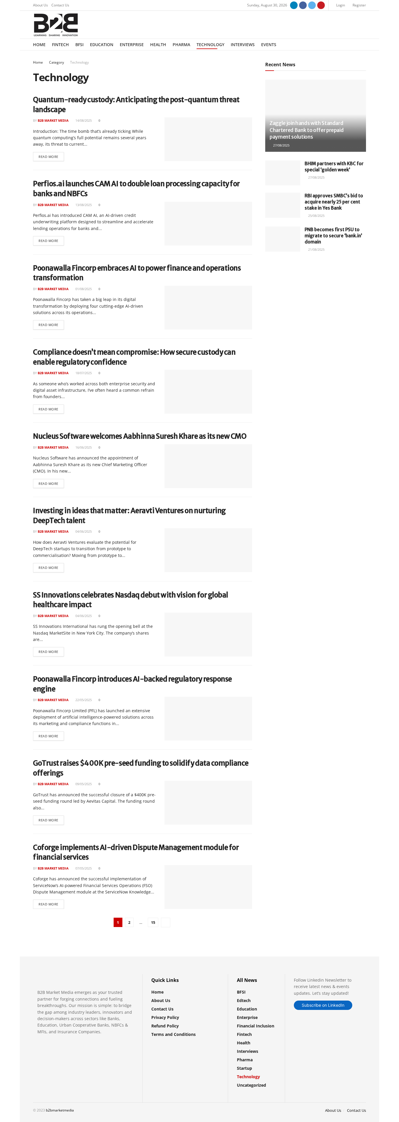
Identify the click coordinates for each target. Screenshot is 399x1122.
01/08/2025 (83, 289)
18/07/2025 (83, 373)
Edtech (244, 1000)
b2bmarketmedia (60, 1110)
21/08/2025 (316, 249)
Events (268, 44)
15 (153, 922)
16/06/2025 (83, 447)
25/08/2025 (316, 215)
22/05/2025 (83, 700)
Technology (210, 44)
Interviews (243, 44)
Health (158, 44)
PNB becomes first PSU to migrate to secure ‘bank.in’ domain (333, 236)
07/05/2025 (83, 868)
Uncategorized (251, 1085)
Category (56, 62)
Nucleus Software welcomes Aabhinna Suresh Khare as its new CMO (139, 436)
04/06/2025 (83, 531)
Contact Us (60, 5)
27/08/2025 (280, 145)
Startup (244, 1068)
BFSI (79, 44)
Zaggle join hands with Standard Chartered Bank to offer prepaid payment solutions (307, 130)
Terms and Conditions (173, 1034)
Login (340, 5)
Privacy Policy (165, 1017)
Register (359, 5)
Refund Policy (165, 1026)
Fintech (60, 44)
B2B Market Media (53, 120)
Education (101, 44)
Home (39, 44)
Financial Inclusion (255, 1026)
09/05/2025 (83, 784)
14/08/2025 (83, 120)
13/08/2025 (83, 205)
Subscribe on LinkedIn (323, 1005)
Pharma (181, 44)
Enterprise (132, 44)
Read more (48, 156)
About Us (40, 5)
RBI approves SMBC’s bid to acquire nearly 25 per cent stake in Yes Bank (334, 202)
